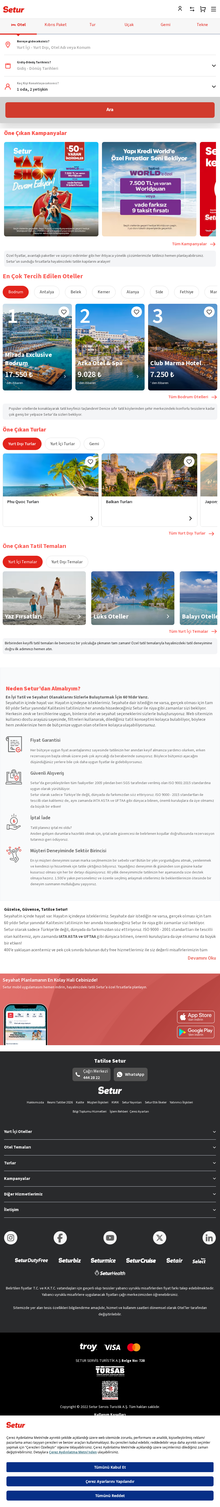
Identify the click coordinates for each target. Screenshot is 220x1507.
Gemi (94, 444)
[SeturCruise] (141, 1264)
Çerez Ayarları (139, 1111)
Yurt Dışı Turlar (22, 444)
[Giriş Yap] (181, 9)
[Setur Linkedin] (209, 1238)
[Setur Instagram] (10, 1238)
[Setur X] (159, 1238)
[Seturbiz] (70, 1264)
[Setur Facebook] (60, 1238)
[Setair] (175, 1264)
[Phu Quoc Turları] (50, 474)
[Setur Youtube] (110, 1238)
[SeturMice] (103, 1264)
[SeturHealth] (110, 1276)
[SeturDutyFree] (31, 1264)
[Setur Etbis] (110, 1390)
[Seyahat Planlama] (203, 9)
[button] (110, 45)
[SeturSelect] (199, 1264)
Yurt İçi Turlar (62, 444)
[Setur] (13, 9)
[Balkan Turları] (149, 474)
